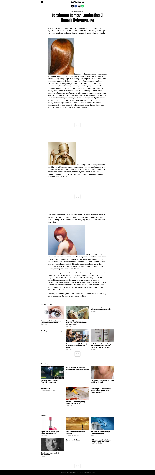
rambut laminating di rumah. (95, 215)
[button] (42, 2)
